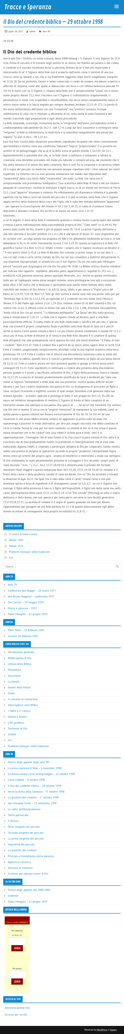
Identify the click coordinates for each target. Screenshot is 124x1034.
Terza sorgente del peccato (24, 826)
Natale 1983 (16, 540)
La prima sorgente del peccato (26, 838)
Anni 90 (46, 31)
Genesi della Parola (19, 687)
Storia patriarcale (18, 815)
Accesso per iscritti (16, 1014)
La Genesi (13, 681)
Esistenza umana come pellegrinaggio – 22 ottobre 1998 (41, 774)
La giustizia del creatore (22, 850)
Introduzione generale (21, 652)
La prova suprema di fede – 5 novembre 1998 (35, 768)
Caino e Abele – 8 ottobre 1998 (26, 780)
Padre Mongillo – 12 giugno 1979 (27, 614)
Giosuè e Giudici (17, 716)
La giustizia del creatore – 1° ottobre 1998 (33, 797)
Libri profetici (16, 722)
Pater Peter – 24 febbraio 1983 (26, 630)
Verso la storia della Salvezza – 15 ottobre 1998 (36, 791)
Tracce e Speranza (28, 7)
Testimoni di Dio (17, 728)
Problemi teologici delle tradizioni (29, 552)
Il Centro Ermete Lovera (23, 534)
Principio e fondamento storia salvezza (31, 856)
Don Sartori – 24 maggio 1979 (26, 602)
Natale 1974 (16, 546)
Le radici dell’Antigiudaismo (24, 809)
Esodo (11, 693)
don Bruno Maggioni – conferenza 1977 (31, 596)
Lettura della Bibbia (19, 664)
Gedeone (13, 895)
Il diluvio (13, 821)
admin (33, 31)
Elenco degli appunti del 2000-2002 (29, 890)
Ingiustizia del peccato (21, 844)
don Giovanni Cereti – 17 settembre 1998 (32, 803)
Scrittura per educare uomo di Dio (28, 873)
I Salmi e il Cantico (19, 711)
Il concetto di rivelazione (23, 699)
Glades (113, 1029)
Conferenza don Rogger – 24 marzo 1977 (32, 590)
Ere (11, 557)
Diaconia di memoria (20, 868)
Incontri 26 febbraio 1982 (23, 636)
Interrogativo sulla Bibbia (23, 705)
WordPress (102, 1029)
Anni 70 (12, 584)
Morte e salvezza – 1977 (22, 608)
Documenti (14, 676)
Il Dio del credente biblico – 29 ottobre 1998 (34, 786)
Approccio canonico (19, 862)
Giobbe (12, 734)
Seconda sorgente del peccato (25, 832)
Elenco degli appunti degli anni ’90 (28, 762)
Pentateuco (14, 670)
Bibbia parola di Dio (19, 658)
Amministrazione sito (17, 1008)
